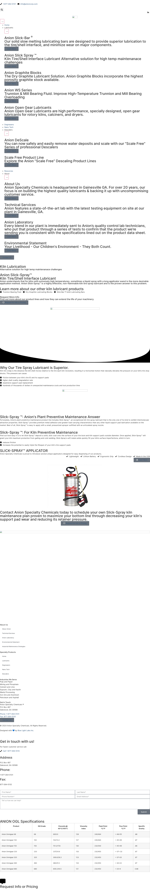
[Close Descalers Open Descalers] (6, 133)
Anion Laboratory (8, 638)
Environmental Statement (11, 642)
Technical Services (8, 633)
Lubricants (5, 661)
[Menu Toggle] (2, 21)
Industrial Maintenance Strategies (13, 646)
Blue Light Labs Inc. (26, 730)
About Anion (6, 629)
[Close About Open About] (6, 177)
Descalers (5, 674)
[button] (2, 10)
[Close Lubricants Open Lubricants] (6, 31)
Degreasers (6, 665)
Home (4, 656)
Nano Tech (6, 669)
